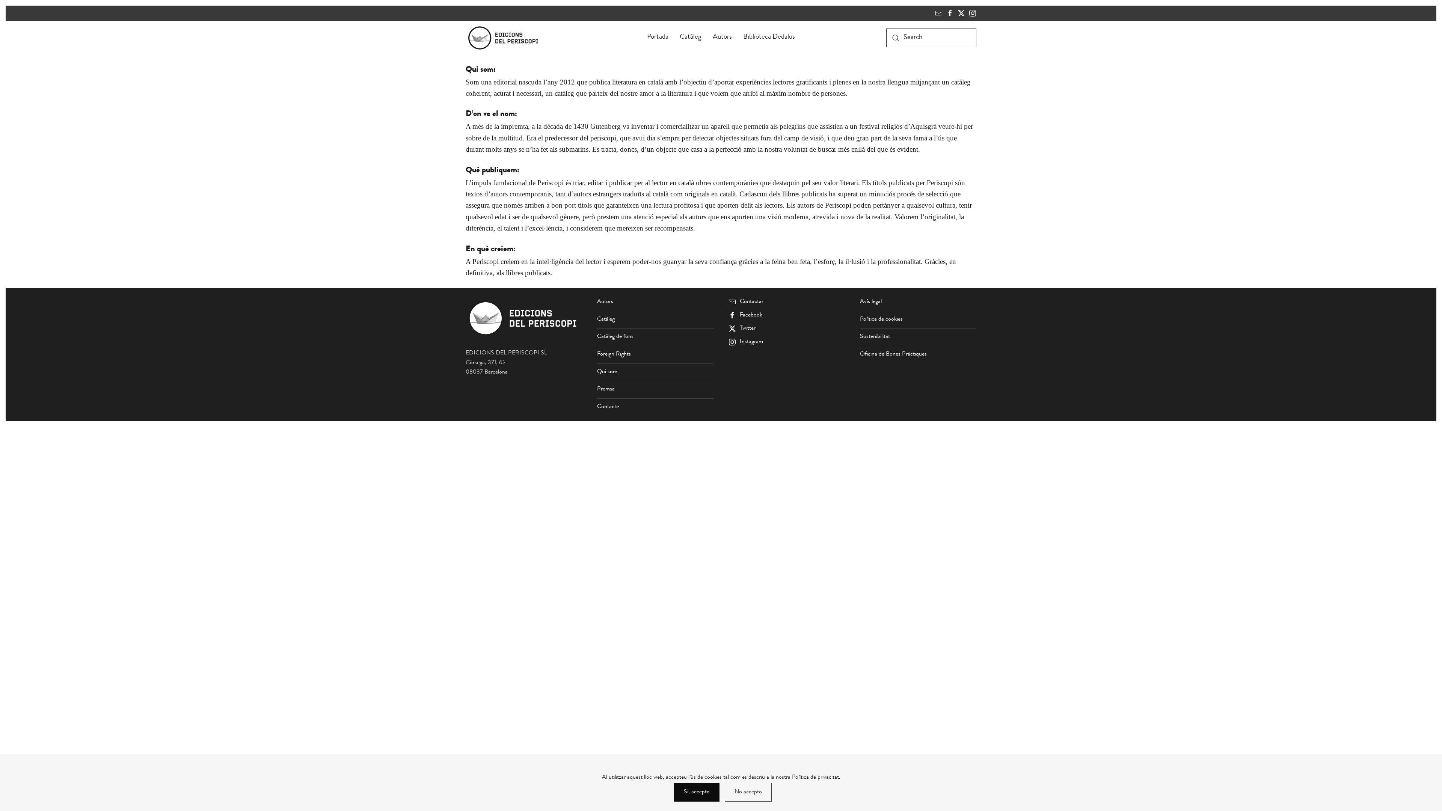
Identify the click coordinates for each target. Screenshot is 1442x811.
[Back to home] (505, 38)
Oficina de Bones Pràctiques (893, 354)
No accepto (748, 792)
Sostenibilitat (875, 337)
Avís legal (871, 302)
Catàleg (690, 37)
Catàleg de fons (615, 337)
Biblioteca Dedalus (769, 37)
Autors (722, 37)
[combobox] (931, 38)
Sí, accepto (697, 792)
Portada (657, 37)
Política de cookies (881, 320)
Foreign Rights (614, 354)
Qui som (607, 372)
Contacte (608, 407)
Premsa (606, 389)
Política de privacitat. (816, 778)
